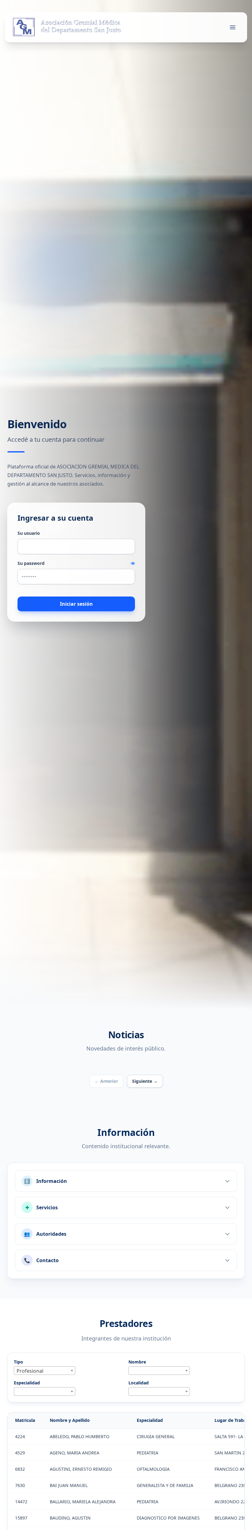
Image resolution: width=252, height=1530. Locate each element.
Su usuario (29, 533)
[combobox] (44, 1370)
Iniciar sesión (76, 604)
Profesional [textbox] (30, 1371)
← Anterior (106, 1081)
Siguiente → (145, 1081)
